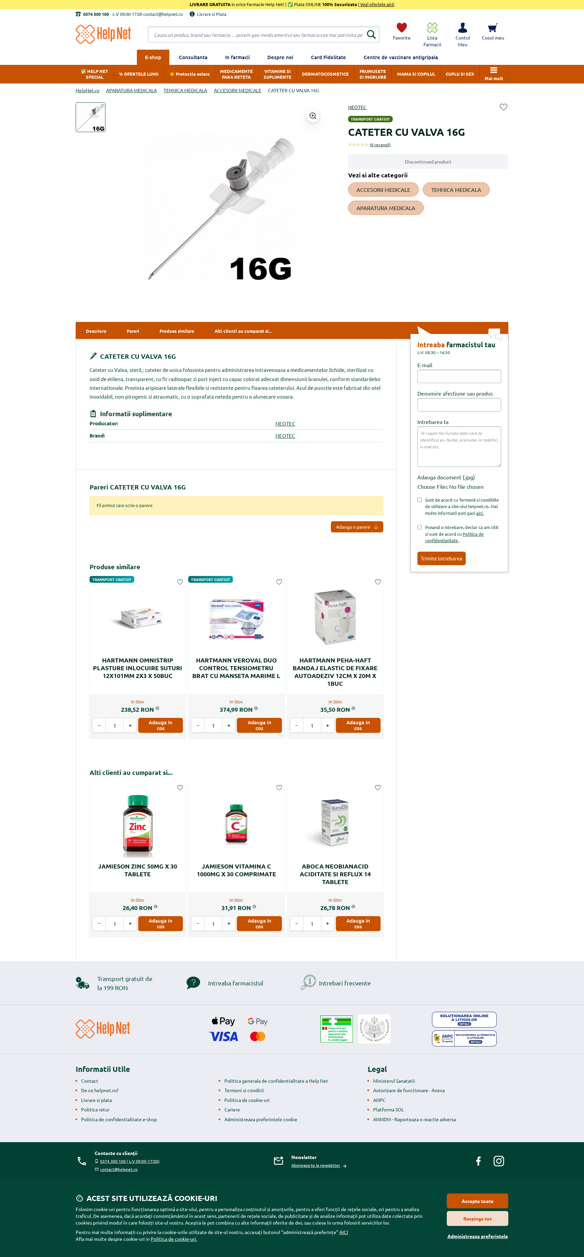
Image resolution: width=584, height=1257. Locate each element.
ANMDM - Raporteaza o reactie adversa (414, 1119)
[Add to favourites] (503, 107)
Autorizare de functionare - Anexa (409, 1090)
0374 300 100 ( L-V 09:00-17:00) (130, 1161)
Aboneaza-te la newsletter (315, 1165)
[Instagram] (498, 1161)
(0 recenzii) (380, 144)
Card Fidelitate (328, 57)
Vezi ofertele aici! (376, 4)
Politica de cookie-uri (247, 1100)
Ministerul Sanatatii (394, 1081)
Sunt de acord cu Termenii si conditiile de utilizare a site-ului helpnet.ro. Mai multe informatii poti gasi (462, 506)
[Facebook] (478, 1161)
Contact (89, 1081)
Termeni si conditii (244, 1090)
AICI (343, 1232)
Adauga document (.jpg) (446, 477)
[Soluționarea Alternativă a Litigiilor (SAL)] (464, 1038)
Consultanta (193, 57)
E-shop (153, 57)
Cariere (232, 1109)
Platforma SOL (388, 1109)
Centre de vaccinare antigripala (401, 57)
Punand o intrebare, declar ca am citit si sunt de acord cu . (461, 533)
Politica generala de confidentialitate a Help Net (276, 1081)
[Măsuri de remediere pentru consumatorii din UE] (464, 1020)
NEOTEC (357, 107)
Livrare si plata (96, 1100)
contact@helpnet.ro (119, 1169)
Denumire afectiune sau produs (455, 393)
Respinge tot (477, 1218)
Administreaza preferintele (477, 1236)
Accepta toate (477, 1201)
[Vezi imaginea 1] (90, 117)
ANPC (379, 1100)
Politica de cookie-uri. (174, 1239)
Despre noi (280, 57)
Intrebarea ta (432, 421)
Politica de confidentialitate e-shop (119, 1119)
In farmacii (237, 57)
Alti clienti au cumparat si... (131, 772)
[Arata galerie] (313, 116)
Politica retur (95, 1109)
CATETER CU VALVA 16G (137, 356)
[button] (462, 34)
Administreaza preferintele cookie (260, 1119)
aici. (480, 513)
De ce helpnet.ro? (100, 1090)
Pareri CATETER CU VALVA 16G (138, 487)
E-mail (424, 364)
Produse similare (115, 566)
